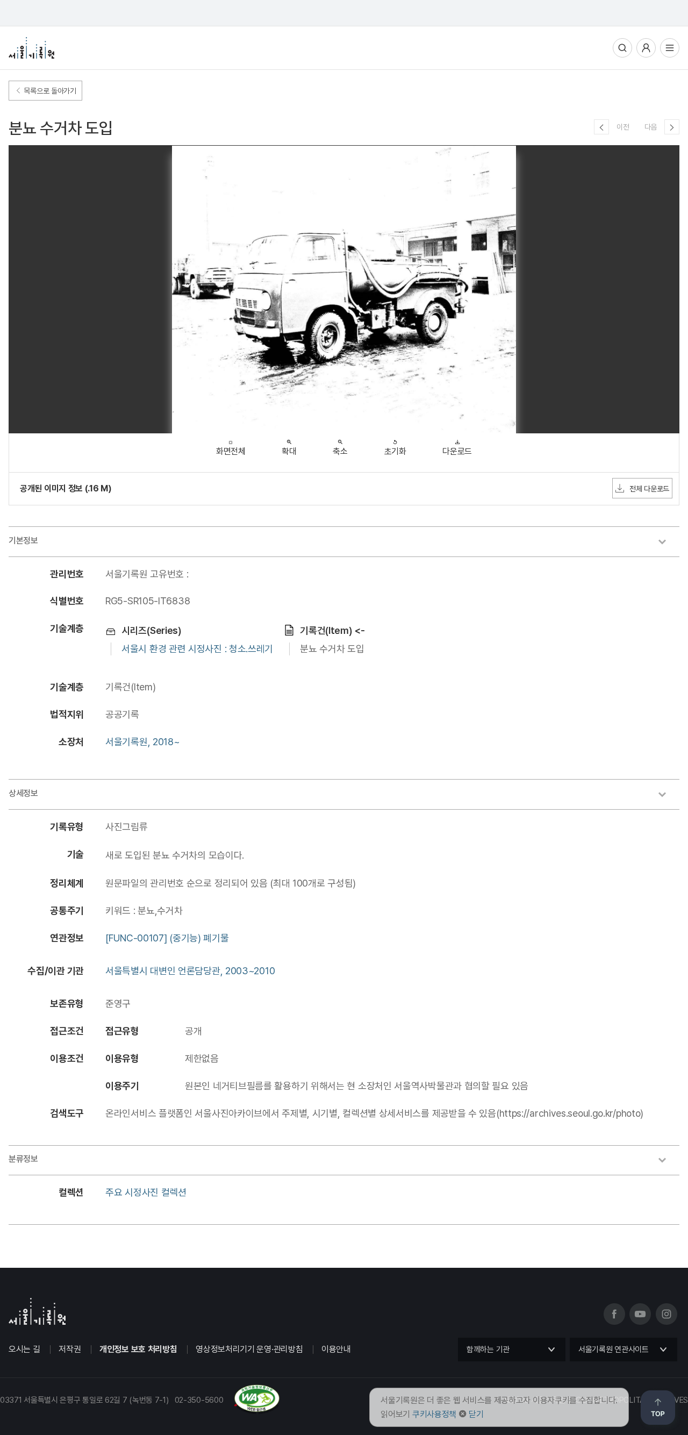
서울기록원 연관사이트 (613, 1349)
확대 (289, 451)
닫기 (476, 1414)
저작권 (70, 1349)
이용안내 (336, 1349)
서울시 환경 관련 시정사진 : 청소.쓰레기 (197, 648)
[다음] (671, 126)
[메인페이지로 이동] (31, 48)
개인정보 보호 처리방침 (138, 1349)
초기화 (395, 451)
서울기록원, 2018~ (142, 741)
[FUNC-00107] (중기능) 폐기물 (166, 938)
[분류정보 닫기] (667, 1161)
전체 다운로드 (649, 488)
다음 (650, 127)
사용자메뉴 (646, 48)
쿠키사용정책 (434, 1414)
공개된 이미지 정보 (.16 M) (66, 488)
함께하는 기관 (488, 1349)
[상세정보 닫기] (667, 795)
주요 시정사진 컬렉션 (146, 1192)
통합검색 (622, 48)
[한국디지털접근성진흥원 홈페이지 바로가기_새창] (140, 1409)
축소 (340, 451)
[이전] (601, 126)
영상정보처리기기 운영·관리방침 (249, 1349)
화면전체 (231, 451)
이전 (623, 127)
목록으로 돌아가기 (49, 91)
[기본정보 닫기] (667, 543)
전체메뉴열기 (669, 48)
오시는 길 (24, 1349)
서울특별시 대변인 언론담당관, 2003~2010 (190, 970)
